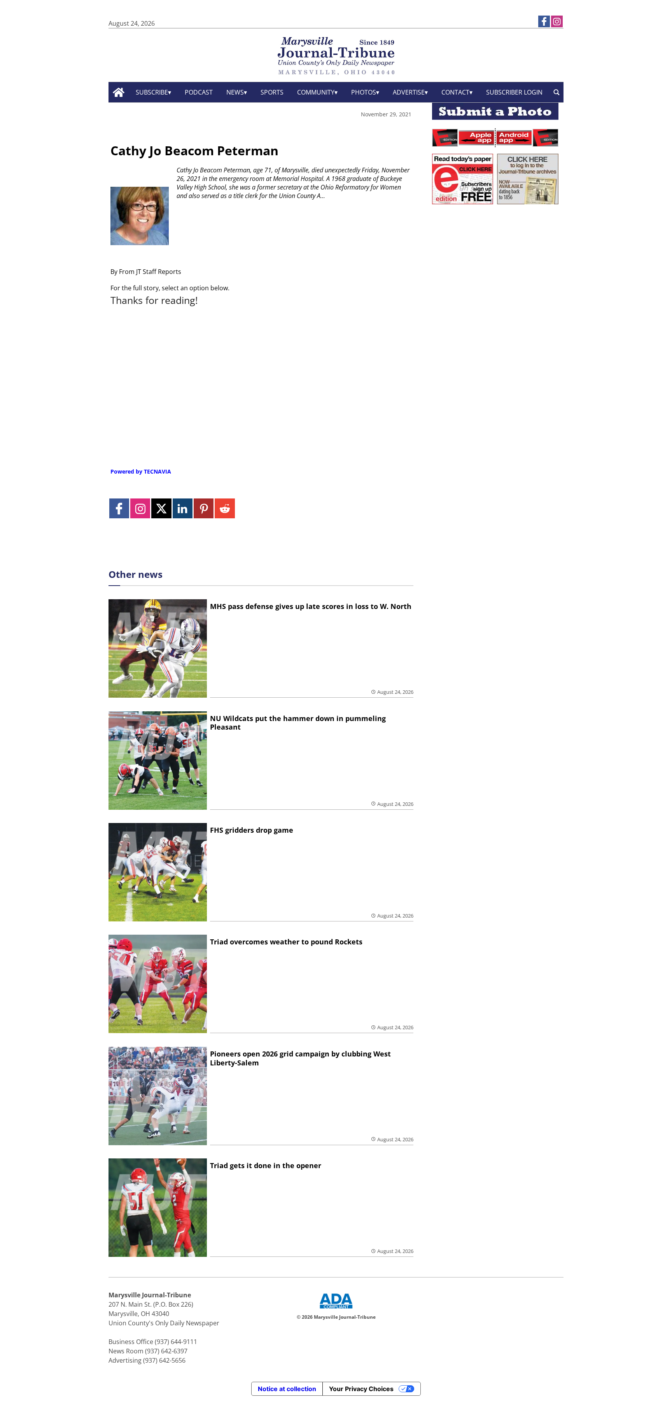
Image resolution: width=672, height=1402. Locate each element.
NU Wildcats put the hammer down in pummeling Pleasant (298, 723)
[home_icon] (119, 92)
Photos (363, 92)
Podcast (199, 92)
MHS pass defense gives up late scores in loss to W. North (310, 606)
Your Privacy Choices (361, 1389)
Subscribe (152, 92)
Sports (272, 92)
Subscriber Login (514, 92)
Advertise (409, 92)
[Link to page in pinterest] (204, 508)
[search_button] (557, 92)
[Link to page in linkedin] (182, 508)
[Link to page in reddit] (224, 508)
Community (315, 92)
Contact (455, 92)
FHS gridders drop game (251, 830)
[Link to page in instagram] (557, 21)
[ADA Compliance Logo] (336, 1309)
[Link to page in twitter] (161, 508)
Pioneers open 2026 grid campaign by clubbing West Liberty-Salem (300, 1058)
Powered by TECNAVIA (140, 471)
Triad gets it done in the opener (265, 1165)
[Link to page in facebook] (544, 21)
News (235, 92)
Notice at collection (287, 1389)
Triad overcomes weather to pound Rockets (286, 941)
